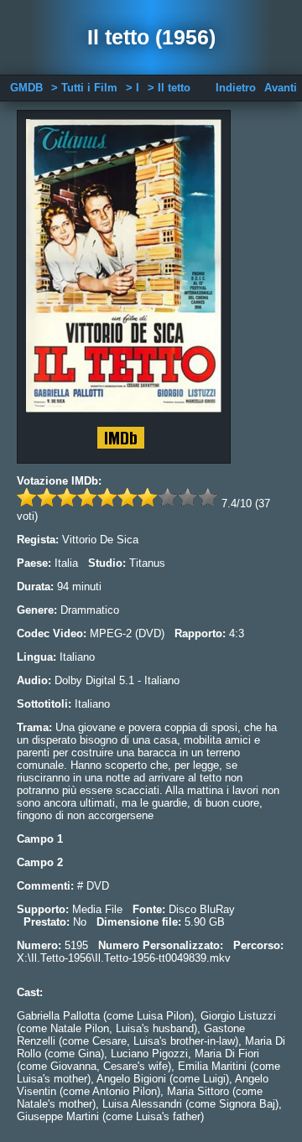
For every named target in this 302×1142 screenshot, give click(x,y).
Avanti (280, 87)
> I (132, 87)
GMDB (26, 87)
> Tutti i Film (84, 87)
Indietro (236, 87)
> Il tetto (169, 87)
